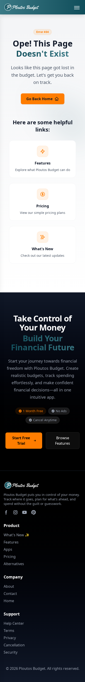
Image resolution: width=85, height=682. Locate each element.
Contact (10, 593)
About (9, 586)
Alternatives (14, 563)
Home (9, 600)
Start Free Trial (21, 440)
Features (11, 542)
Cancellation (14, 645)
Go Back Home (39, 98)
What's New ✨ (16, 534)
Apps (8, 549)
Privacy (10, 637)
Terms (9, 630)
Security (10, 652)
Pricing (10, 556)
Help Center (14, 623)
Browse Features (62, 440)
